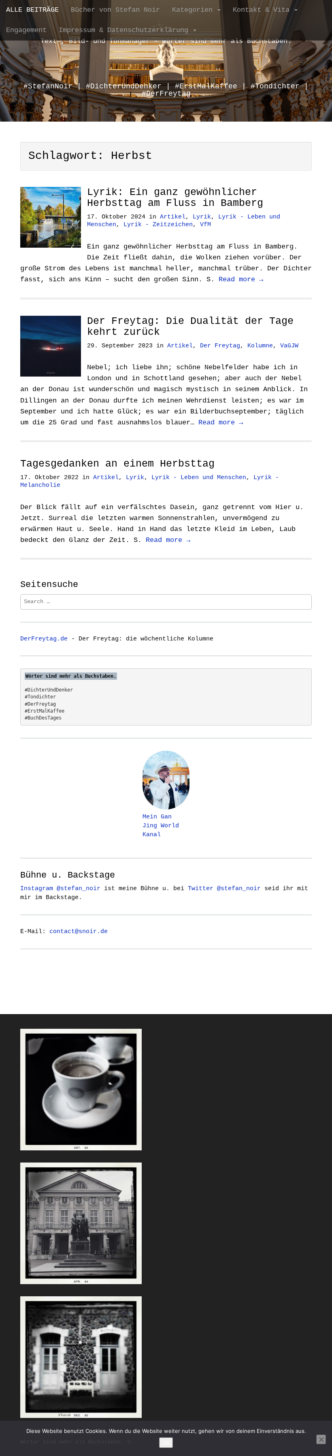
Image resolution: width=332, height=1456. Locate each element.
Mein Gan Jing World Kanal (161, 825)
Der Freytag (220, 346)
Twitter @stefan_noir (224, 888)
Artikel (172, 217)
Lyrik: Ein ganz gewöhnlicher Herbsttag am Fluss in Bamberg (175, 198)
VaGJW (289, 346)
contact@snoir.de (78, 931)
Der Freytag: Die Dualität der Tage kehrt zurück (190, 326)
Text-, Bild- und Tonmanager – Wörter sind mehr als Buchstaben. (166, 41)
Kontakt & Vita (263, 10)
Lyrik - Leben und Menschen (198, 477)
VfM (205, 224)
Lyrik (202, 217)
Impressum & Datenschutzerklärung (125, 30)
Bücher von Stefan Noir (115, 10)
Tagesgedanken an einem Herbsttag (117, 464)
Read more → (241, 279)
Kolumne (260, 346)
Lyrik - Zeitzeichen (158, 224)
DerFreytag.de (44, 638)
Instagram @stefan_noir (60, 888)
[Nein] (321, 1439)
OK (166, 1442)
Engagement (26, 30)
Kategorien (194, 10)
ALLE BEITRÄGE (32, 10)
